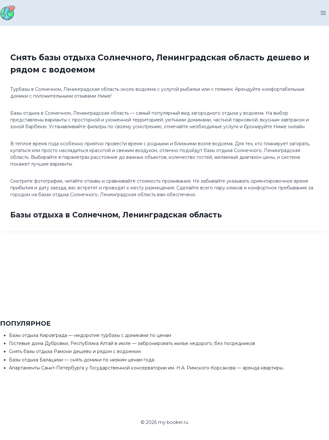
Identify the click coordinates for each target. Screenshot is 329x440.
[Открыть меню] (323, 13)
